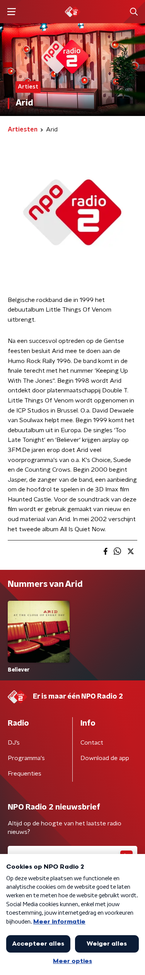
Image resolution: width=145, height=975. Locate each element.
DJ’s (14, 743)
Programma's (26, 758)
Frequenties (24, 773)
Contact (91, 743)
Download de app (104, 758)
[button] (11, 12)
